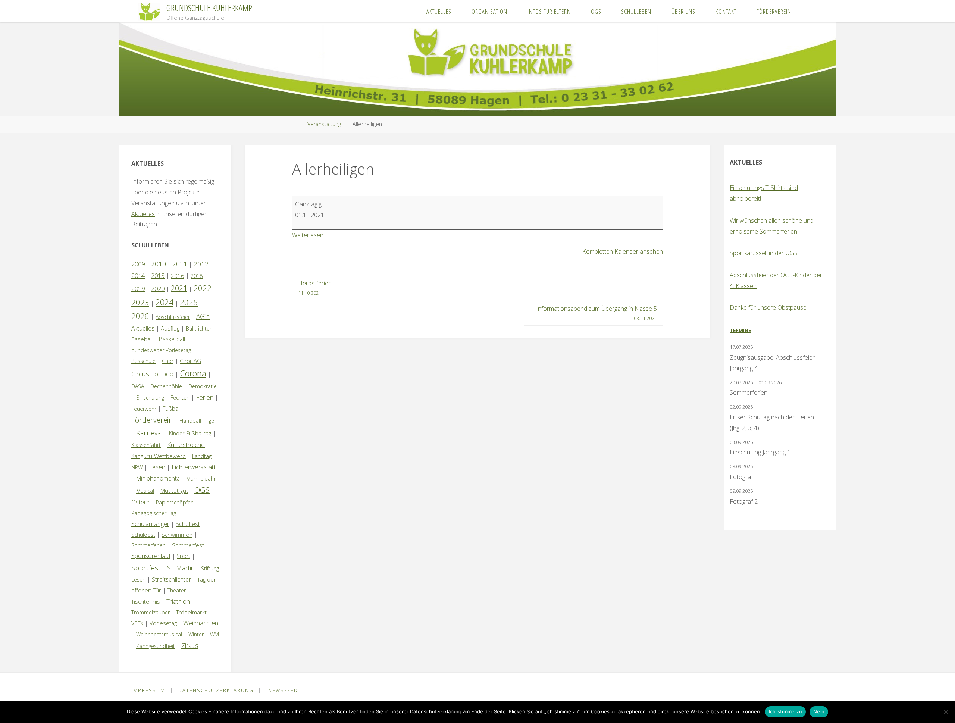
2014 (138, 275)
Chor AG (190, 360)
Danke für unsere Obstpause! (769, 307)
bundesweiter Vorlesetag (161, 350)
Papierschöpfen (175, 502)
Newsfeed (283, 690)
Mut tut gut (174, 490)
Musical (145, 490)
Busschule (143, 360)
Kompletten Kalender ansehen (622, 251)
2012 (201, 264)
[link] (809, 11)
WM (214, 634)
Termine (740, 330)
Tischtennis (145, 601)
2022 (203, 288)
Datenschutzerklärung (216, 690)
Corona (193, 373)
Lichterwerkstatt (194, 467)
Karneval (149, 432)
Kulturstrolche (186, 444)
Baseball (142, 339)
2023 (140, 302)
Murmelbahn (201, 478)
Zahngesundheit (155, 646)
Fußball (172, 408)
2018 (197, 275)
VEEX (137, 623)
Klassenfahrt (146, 444)
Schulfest (188, 524)
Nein (818, 711)
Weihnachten (200, 623)
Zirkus (189, 645)
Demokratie (202, 386)
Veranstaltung (324, 124)
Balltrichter (199, 328)
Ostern (140, 502)
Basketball (172, 339)
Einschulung (150, 397)
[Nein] (945, 712)
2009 (138, 264)
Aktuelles (143, 214)
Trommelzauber (150, 612)
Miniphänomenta (158, 478)
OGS (202, 490)
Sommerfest (188, 545)
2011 (179, 263)
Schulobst (143, 534)
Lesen (157, 467)
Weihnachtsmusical (159, 634)
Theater (176, 590)
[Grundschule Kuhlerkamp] (149, 11)
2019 (138, 289)
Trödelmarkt (191, 612)
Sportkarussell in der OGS (764, 253)
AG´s (203, 316)
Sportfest (146, 567)
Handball (190, 420)
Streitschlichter (171, 579)
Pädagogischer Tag (153, 513)
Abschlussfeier (173, 316)
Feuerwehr (143, 408)
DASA (137, 386)
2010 (158, 263)
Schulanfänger (150, 524)
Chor (167, 360)
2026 (140, 316)
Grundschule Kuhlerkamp (209, 7)
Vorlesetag (163, 623)
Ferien (204, 397)
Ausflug (170, 328)
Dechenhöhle (166, 386)
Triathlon (178, 601)
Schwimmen (177, 534)
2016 (177, 275)
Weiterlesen (307, 235)
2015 (158, 276)
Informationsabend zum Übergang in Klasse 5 (596, 313)
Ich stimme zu (785, 711)
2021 (179, 288)
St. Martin (181, 567)
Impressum (148, 690)
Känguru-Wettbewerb (158, 456)
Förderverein (152, 420)
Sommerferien (148, 545)
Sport (183, 556)
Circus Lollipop (152, 373)
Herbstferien (315, 287)
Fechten (180, 397)
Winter (196, 634)
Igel (211, 420)
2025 (189, 302)
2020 (158, 289)
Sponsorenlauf (150, 556)
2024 (164, 302)
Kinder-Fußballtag (190, 433)
